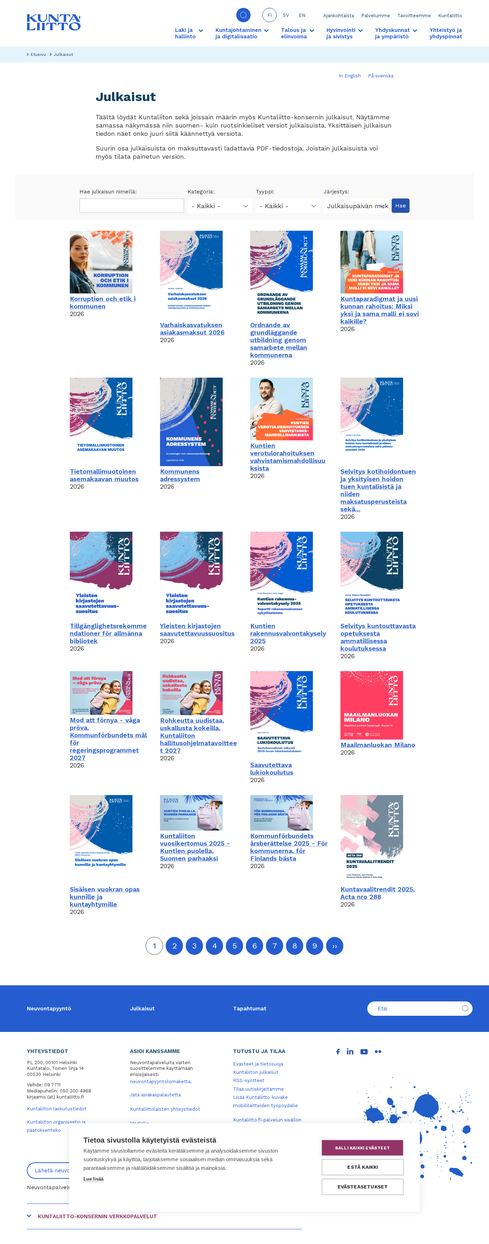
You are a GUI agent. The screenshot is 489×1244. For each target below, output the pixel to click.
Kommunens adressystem (180, 475)
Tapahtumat (249, 1008)
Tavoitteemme (414, 15)
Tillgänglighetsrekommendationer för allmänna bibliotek (108, 633)
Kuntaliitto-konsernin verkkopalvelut (97, 1216)
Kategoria (200, 191)
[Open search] (243, 15)
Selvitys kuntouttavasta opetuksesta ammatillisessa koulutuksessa (378, 637)
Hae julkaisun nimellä (107, 191)
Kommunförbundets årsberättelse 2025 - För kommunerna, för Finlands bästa (289, 847)
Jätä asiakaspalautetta (155, 1094)
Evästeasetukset (363, 1187)
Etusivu (38, 54)
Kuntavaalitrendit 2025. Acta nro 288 (377, 892)
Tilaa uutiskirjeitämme (258, 1089)
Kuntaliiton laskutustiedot (57, 1108)
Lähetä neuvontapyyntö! (66, 1170)
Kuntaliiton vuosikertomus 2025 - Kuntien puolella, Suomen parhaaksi (195, 847)
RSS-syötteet (249, 1080)
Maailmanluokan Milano (377, 744)
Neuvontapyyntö (49, 1008)
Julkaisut (142, 1008)
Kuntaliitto (450, 15)
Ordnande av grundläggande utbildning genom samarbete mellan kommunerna (278, 340)
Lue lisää (93, 1179)
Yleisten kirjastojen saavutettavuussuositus (197, 629)
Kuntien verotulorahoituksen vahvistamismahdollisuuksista (287, 457)
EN (302, 15)
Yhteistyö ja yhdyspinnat (446, 33)
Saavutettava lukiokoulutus (271, 768)
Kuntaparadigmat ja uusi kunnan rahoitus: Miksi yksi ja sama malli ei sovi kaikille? (379, 310)
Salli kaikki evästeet (362, 1147)
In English (350, 75)
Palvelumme (375, 15)
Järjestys (336, 191)
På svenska (380, 75)
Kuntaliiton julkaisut (256, 1072)
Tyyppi (264, 191)
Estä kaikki (362, 1167)
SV (286, 15)
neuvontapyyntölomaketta (160, 1081)
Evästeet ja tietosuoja (258, 1064)
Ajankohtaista (338, 15)
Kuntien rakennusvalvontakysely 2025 (288, 633)
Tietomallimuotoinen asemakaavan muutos (104, 475)
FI (269, 15)
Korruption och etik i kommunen (103, 302)
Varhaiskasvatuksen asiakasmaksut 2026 (192, 328)
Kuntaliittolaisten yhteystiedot (165, 1109)
